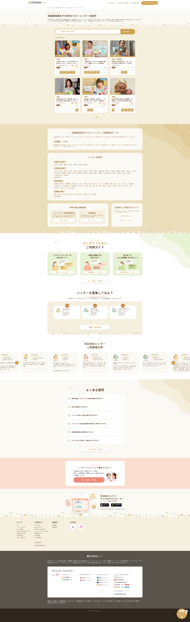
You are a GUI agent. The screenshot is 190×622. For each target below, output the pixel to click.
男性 (111, 183)
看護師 (106, 183)
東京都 (80, 164)
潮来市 (69, 173)
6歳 (100, 185)
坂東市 (95, 173)
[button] (86, 321)
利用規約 (55, 600)
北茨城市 (113, 171)
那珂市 (86, 173)
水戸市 (56, 171)
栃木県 (60, 164)
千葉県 (75, 164)
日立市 (60, 171)
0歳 (80, 185)
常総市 (95, 171)
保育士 (62, 183)
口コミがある (71, 187)
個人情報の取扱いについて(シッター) (66, 600)
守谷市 (74, 173)
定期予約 (56, 183)
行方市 (124, 173)
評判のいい (63, 187)
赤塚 (55, 194)
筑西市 (90, 173)
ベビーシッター (84, 19)
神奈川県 (85, 164)
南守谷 (86, 194)
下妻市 (90, 171)
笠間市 (118, 171)
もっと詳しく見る (95, 449)
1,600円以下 (57, 185)
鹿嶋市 (64, 173)
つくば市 (133, 171)
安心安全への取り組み (123, 2)
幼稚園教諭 (68, 183)
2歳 (87, 185)
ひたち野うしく (79, 194)
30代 (126, 185)
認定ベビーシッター (77, 183)
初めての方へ (112, 2)
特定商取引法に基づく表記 (53, 602)
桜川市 (114, 173)
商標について (63, 602)
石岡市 (75, 171)
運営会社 (49, 600)
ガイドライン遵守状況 (108, 600)
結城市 (80, 171)
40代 (130, 185)
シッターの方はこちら (148, 2)
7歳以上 (104, 185)
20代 (122, 185)
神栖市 (119, 173)
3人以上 (125, 183)
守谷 (90, 194)
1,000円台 (131, 183)
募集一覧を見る (95, 327)
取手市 (123, 171)
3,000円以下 (74, 185)
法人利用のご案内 (135, 2)
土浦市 (65, 171)
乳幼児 (114, 185)
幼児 (118, 185)
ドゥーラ (101, 183)
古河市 (70, 171)
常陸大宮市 (80, 173)
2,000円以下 (66, 185)
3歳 (90, 185)
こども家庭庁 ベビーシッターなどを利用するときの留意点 (127, 600)
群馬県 (65, 164)
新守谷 (71, 194)
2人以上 (119, 183)
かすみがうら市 (107, 173)
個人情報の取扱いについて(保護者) (83, 600)
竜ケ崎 (94, 194)
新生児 (109, 185)
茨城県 (56, 164)
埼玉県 (70, 164)
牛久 (64, 194)
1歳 (83, 185)
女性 (114, 183)
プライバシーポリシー (97, 600)
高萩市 (107, 171)
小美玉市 (66, 175)
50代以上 (56, 187)
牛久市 (128, 171)
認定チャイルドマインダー (91, 183)
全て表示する (57, 177)
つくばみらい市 (58, 175)
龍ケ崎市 (85, 171)
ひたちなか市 (57, 173)
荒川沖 (59, 194)
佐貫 (67, 194)
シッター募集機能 (104, 298)
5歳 (96, 185)
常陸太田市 (101, 171)
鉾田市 (129, 173)
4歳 (93, 185)
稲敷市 (100, 173)
